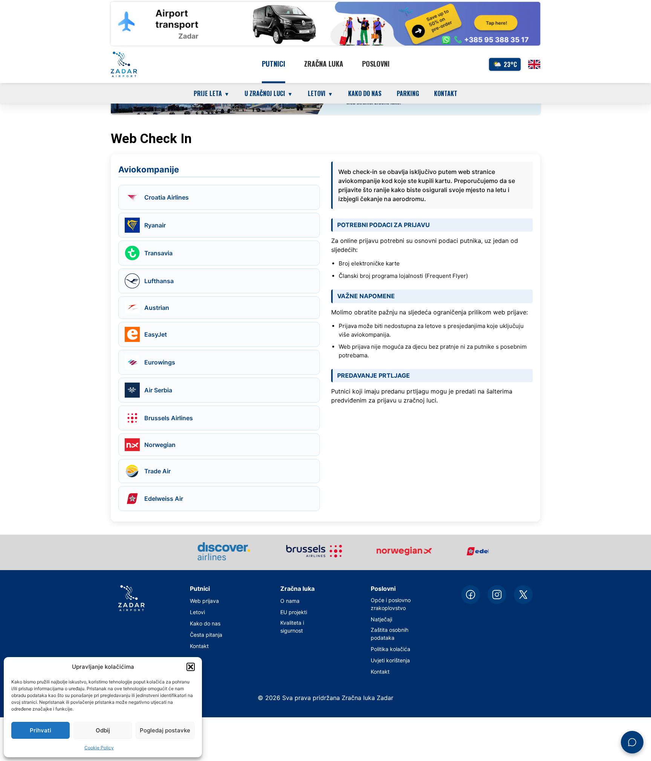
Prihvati (40, 730)
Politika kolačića (390, 649)
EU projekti (293, 612)
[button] (190, 667)
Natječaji (381, 619)
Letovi (197, 612)
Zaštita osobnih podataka (389, 634)
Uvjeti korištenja (390, 660)
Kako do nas (365, 93)
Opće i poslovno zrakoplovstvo (391, 604)
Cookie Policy (99, 747)
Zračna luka (323, 64)
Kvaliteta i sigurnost (292, 626)
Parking (408, 93)
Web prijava (204, 601)
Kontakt (445, 93)
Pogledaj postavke (165, 730)
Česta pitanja (206, 634)
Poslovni (376, 64)
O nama (290, 601)
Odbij (103, 730)
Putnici (273, 64)
